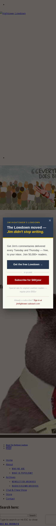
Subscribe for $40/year (28, 280)
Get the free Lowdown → (28, 264)
